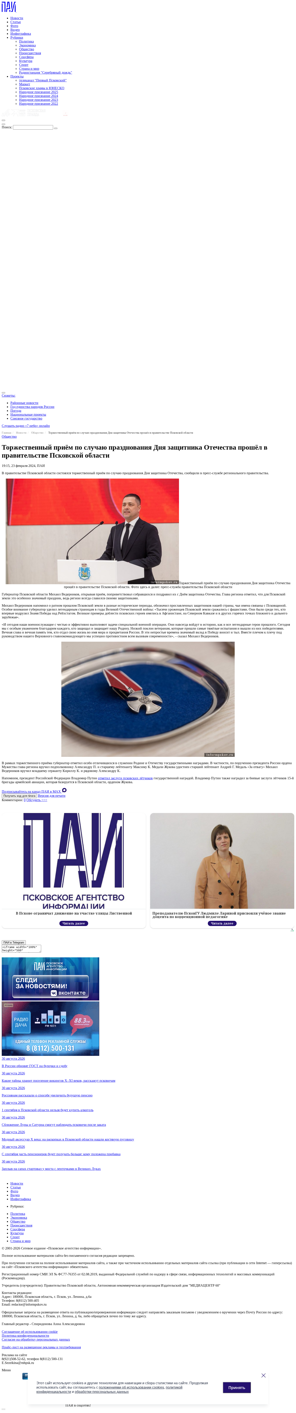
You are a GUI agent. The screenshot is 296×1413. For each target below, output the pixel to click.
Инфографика (20, 33)
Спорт (23, 65)
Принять (236, 1387)
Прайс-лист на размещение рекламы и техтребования (41, 1347)
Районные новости (24, 403)
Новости (16, 18)
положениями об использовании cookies (131, 1387)
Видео (15, 30)
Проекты (17, 76)
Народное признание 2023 (38, 100)
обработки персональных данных (102, 1392)
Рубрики (16, 37)
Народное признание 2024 (38, 96)
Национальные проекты (28, 414)
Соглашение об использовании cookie (30, 1331)
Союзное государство (26, 418)
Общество (26, 49)
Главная (6, 432)
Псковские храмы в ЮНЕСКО (41, 88)
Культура (25, 61)
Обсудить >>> (36, 800)
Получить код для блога (19, 795)
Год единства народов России (32, 407)
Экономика (27, 45)
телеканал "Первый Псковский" (43, 80)
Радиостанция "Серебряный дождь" (45, 72)
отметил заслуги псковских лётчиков (125, 778)
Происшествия (30, 53)
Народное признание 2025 (38, 92)
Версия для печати (51, 795)
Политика (26, 41)
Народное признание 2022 (38, 103)
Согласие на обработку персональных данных (36, 1339)
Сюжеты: (8, 395)
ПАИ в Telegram (13, 942)
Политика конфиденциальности (25, 1335)
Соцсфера (26, 57)
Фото (14, 26)
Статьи (15, 22)
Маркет (24, 84)
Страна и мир (29, 68)
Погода (15, 410)
